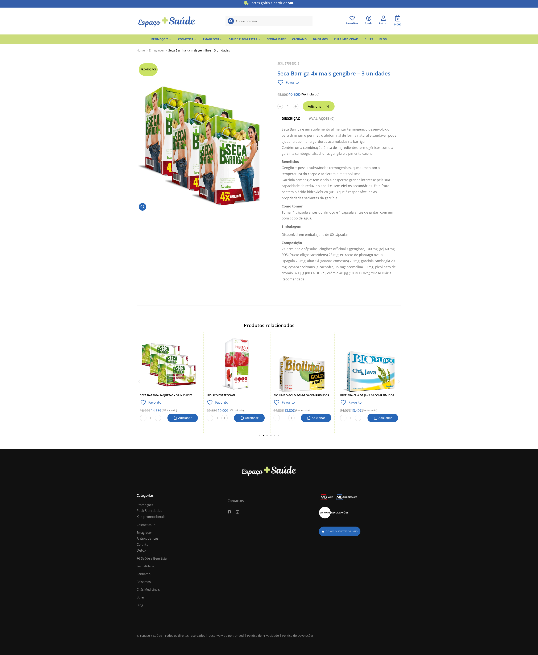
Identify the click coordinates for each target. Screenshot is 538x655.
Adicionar (315, 106)
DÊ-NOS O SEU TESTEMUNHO (342, 531)
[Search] (231, 21)
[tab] (291, 119)
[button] (139, 381)
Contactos (236, 500)
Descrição (291, 118)
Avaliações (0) (321, 118)
